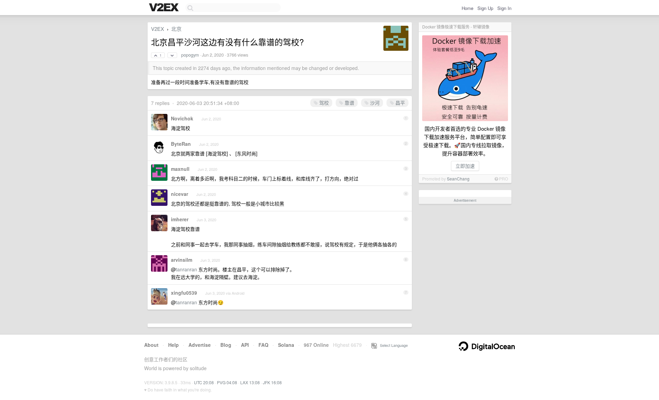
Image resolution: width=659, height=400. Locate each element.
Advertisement (465, 200)
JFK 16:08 (272, 382)
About (151, 344)
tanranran (186, 269)
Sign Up (485, 8)
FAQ (263, 344)
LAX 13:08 (250, 382)
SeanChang (458, 178)
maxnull (180, 168)
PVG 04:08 (227, 382)
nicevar (179, 193)
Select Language (392, 345)
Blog (225, 344)
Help (173, 344)
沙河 (374, 102)
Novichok (182, 118)
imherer (179, 219)
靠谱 (348, 102)
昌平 (399, 102)
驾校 (323, 102)
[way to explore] (165, 8)
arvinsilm (181, 259)
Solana (286, 344)
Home (467, 8)
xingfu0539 (184, 292)
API (245, 344)
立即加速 (465, 165)
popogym (190, 55)
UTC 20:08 (204, 382)
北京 (176, 28)
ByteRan (181, 143)
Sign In (504, 8)
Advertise (199, 344)
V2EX (157, 28)
